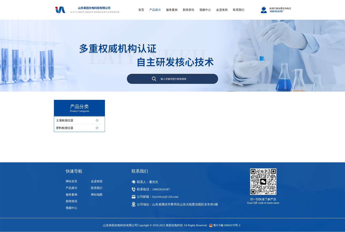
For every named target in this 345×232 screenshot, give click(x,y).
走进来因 (222, 9)
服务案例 (172, 9)
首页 (141, 9)
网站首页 (71, 181)
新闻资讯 (188, 9)
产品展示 (155, 9)
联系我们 (238, 9)
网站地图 (96, 194)
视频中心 (205, 9)
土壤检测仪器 (64, 120)
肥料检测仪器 (64, 127)
